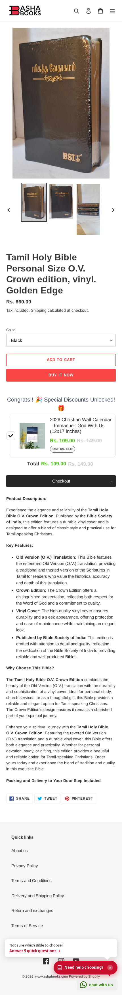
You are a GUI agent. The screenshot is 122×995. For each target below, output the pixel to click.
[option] (34, 202)
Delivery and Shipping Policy (37, 895)
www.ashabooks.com (51, 976)
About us (19, 850)
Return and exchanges (32, 910)
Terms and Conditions (31, 880)
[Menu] (112, 11)
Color (10, 330)
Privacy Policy (24, 865)
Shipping (39, 310)
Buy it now (61, 375)
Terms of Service (27, 925)
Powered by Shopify (84, 976)
